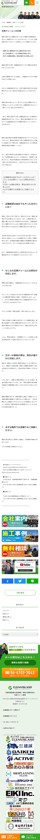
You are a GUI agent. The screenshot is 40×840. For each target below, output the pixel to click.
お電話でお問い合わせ (12, 837)
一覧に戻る (20, 593)
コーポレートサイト (9, 722)
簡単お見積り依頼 (20, 662)
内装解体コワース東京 (10, 710)
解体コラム (6, 620)
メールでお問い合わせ (31, 837)
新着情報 (9, 22)
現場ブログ (6, 614)
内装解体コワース (9, 716)
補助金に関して (7, 617)
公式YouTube (8, 728)
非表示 (21, 173)
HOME (3, 22)
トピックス (6, 611)
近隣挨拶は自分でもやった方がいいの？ (19, 177)
